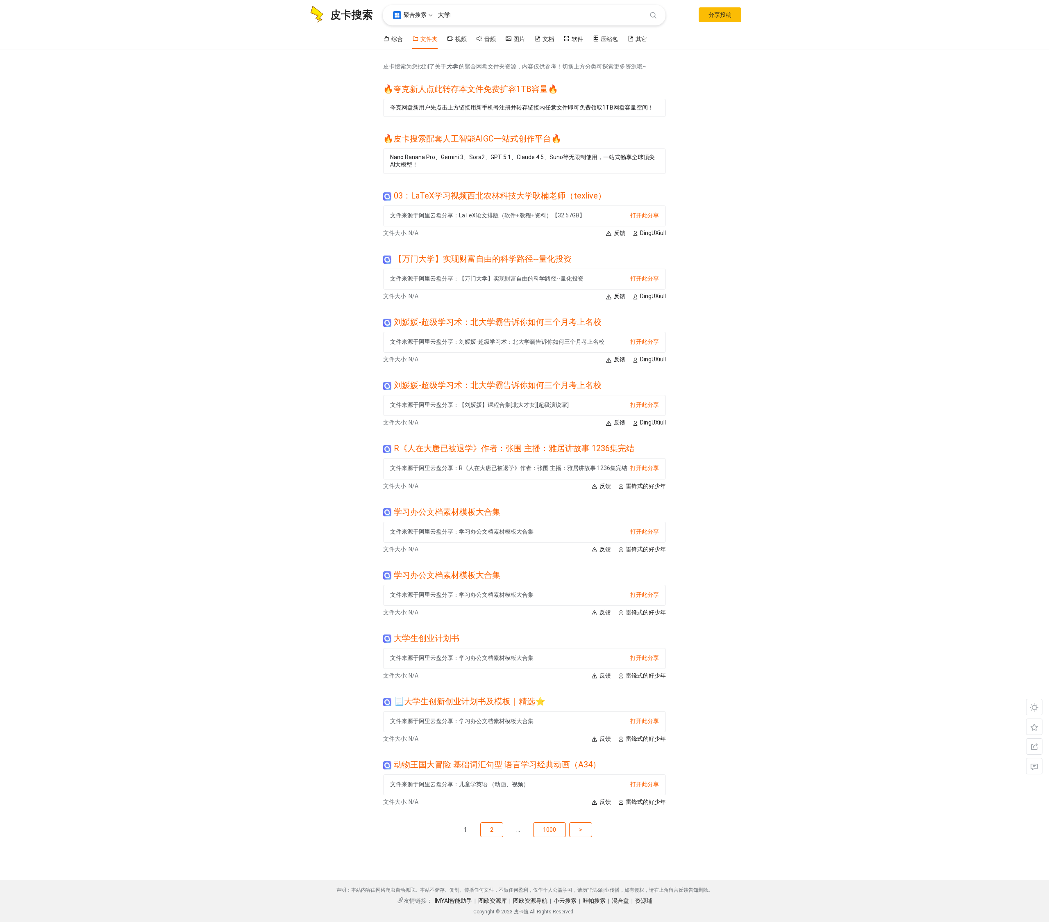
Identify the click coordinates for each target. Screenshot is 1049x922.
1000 (549, 829)
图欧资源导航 (530, 900)
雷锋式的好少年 (646, 486)
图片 (519, 39)
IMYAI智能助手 (453, 900)
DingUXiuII (653, 233)
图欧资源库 (492, 900)
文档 (548, 39)
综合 (397, 39)
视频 (461, 39)
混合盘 (620, 900)
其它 (641, 39)
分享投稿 (719, 14)
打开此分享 (644, 215)
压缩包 (609, 39)
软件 (577, 39)
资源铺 (643, 900)
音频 (490, 39)
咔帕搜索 (594, 900)
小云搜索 (565, 900)
